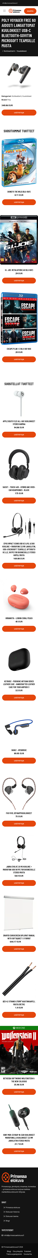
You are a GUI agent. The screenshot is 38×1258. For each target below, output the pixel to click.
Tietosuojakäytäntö (14, 1254)
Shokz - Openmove (19, 750)
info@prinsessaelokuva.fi (9, 3)
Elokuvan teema (12, 1216)
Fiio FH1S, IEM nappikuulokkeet (19, 813)
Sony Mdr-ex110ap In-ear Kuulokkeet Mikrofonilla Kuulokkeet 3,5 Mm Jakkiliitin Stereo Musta (19, 1137)
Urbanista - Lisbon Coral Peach (19, 618)
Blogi (8, 1221)
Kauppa (30, 11)
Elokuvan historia (12, 1212)
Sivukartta (28, 1254)
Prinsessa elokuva (13, 1207)
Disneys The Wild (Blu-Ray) (19, 191)
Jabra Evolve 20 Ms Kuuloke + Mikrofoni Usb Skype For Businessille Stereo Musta (19, 869)
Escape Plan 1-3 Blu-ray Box (19, 348)
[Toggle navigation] (4, 11)
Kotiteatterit (9, 51)
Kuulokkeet (22, 51)
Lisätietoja (19, 113)
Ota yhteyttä (18, 1251)
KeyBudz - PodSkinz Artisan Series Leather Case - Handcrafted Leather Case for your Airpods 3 (19, 684)
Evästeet (27, 1251)
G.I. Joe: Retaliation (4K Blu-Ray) (19, 270)
